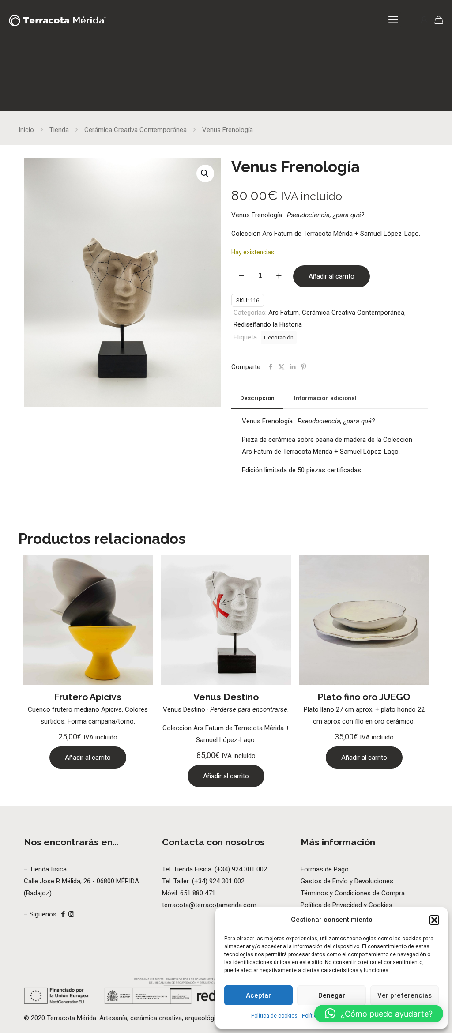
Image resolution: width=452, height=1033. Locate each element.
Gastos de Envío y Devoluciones (347, 881)
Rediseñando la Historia (268, 324)
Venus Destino (226, 696)
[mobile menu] (393, 19)
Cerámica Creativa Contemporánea (135, 130)
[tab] (257, 398)
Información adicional (325, 398)
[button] (434, 920)
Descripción (257, 398)
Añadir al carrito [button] (88, 758)
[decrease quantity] (241, 276)
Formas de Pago (325, 869)
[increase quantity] (278, 276)
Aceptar (258, 995)
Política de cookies (274, 1016)
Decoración (279, 337)
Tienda (59, 130)
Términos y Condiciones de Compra (353, 893)
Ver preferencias (404, 995)
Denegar (331, 995)
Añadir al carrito (331, 276)
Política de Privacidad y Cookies (346, 905)
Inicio (26, 130)
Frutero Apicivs (87, 696)
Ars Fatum (283, 313)
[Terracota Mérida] (57, 20)
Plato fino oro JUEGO (364, 696)
